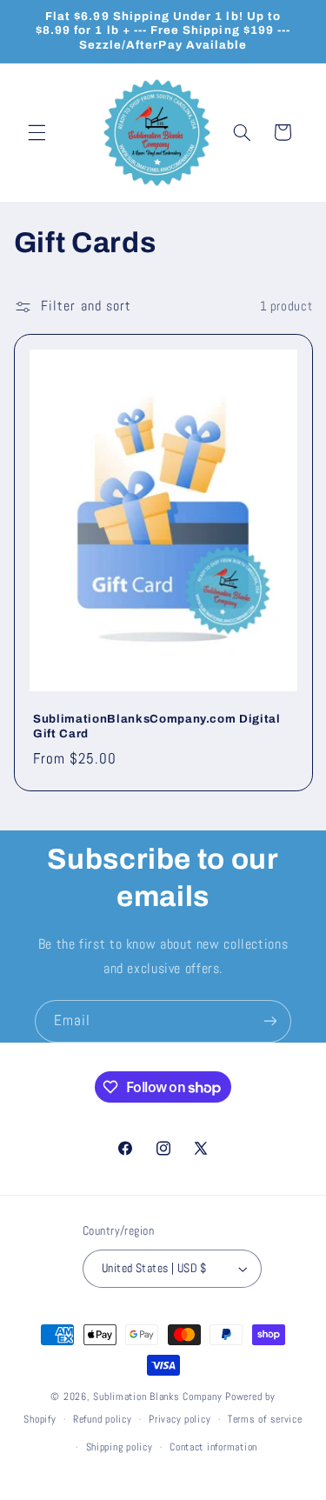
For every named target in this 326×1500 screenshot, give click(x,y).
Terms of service (265, 1419)
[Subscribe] (270, 1021)
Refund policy (102, 1419)
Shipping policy (119, 1447)
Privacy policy (179, 1419)
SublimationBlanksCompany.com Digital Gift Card (157, 726)
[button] (37, 132)
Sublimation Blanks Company (157, 1396)
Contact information (213, 1447)
